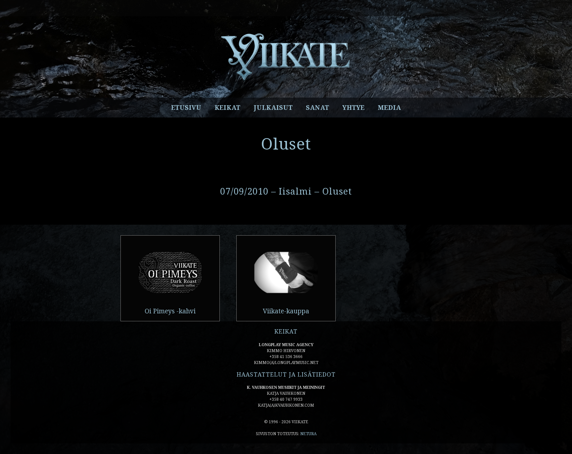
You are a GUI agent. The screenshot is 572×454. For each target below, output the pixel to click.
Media (389, 107)
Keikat (227, 107)
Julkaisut (273, 107)
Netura (308, 433)
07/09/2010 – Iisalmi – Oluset (286, 191)
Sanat (317, 107)
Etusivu (186, 107)
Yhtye (353, 107)
